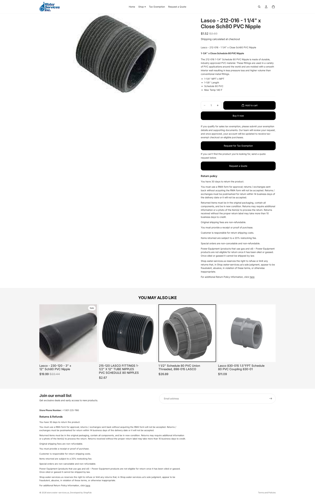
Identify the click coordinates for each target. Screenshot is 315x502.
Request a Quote (238, 165)
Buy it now (238, 115)
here (252, 276)
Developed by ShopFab (81, 492)
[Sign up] (270, 398)
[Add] (92, 357)
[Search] (259, 6)
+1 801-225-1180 (70, 410)
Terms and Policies (267, 492)
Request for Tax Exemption (238, 145)
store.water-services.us (58, 492)
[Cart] (273, 6)
